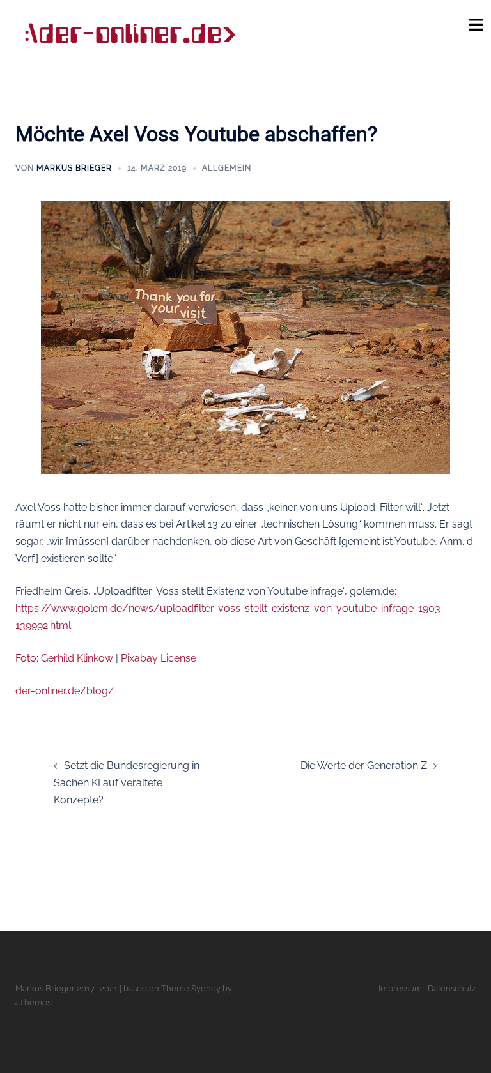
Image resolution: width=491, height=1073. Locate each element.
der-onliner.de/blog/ (64, 691)
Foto (25, 658)
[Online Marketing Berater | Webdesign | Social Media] (129, 33)
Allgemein (226, 168)
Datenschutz (452, 988)
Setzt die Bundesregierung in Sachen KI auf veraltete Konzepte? (126, 782)
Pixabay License (158, 658)
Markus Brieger (74, 168)
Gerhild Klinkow (77, 658)
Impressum (400, 988)
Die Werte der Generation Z (363, 765)
